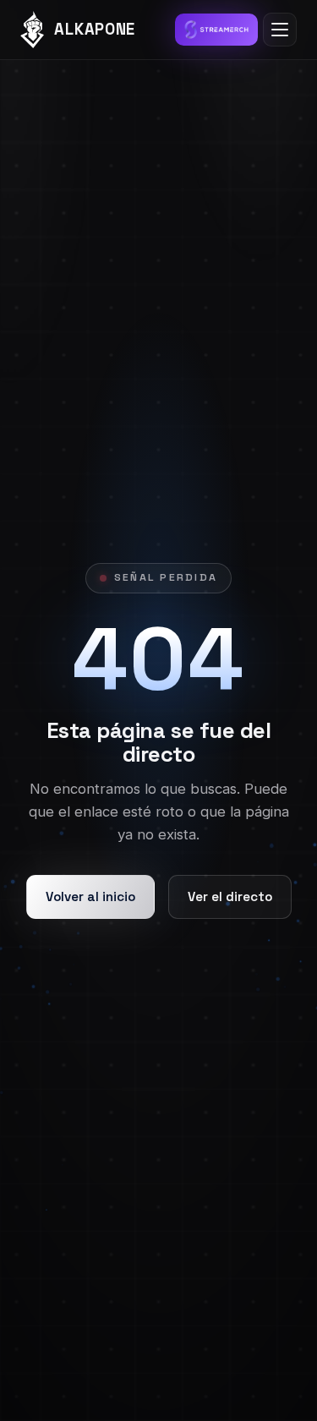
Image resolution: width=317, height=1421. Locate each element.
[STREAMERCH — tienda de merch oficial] (216, 30)
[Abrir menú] (280, 29)
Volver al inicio (90, 896)
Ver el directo (230, 896)
